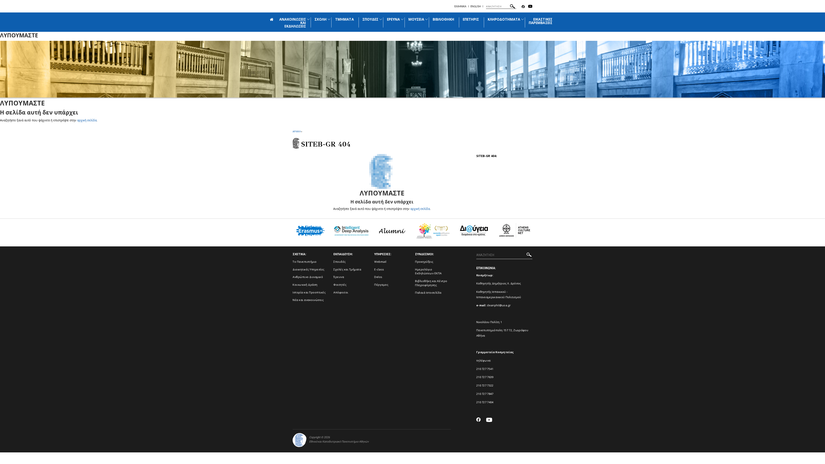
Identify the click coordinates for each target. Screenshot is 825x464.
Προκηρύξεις (424, 262)
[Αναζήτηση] (512, 7)
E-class (379, 269)
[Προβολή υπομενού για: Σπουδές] (380, 19)
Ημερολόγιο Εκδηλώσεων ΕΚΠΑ (428, 271)
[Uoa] (299, 440)
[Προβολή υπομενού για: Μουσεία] (426, 19)
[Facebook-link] (523, 7)
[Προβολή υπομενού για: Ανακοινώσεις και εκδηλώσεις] (308, 19)
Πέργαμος (381, 285)
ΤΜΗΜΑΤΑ (344, 19)
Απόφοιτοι (340, 292)
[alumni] (392, 232)
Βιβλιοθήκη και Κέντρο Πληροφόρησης (431, 283)
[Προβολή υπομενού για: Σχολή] (329, 19)
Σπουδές (339, 262)
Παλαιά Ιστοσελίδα (428, 293)
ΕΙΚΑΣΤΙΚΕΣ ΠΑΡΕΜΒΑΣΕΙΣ (540, 21)
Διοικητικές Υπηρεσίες (308, 269)
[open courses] (432, 232)
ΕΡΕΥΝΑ (393, 19)
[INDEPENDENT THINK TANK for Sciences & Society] (351, 232)
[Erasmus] (310, 232)
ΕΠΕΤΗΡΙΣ (471, 19)
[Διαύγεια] (474, 232)
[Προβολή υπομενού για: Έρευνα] (402, 19)
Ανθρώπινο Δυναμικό (308, 277)
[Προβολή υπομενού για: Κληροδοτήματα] (522, 19)
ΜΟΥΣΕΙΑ (416, 19)
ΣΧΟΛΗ (321, 19)
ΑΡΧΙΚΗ (297, 131)
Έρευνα (338, 277)
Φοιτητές (339, 285)
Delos (378, 277)
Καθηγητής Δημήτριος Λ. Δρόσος (498, 283)
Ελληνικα (460, 6)
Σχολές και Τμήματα (347, 269)
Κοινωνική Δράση (305, 285)
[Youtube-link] (530, 7)
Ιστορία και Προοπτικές (309, 292)
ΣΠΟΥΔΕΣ (370, 19)
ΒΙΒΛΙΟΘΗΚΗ (443, 19)
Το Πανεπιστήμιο (305, 262)
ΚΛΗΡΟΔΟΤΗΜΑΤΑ (504, 19)
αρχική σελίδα (87, 120)
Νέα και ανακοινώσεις (308, 300)
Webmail (380, 262)
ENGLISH (476, 6)
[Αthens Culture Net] (514, 232)
